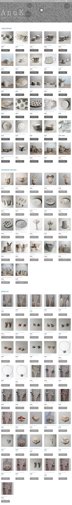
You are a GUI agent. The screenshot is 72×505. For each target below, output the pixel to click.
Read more (65, 259)
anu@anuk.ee (37, 1)
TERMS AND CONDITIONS (7, 1)
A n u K (12, 12)
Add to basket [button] (5, 50)
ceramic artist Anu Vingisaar (12, 17)
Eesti (51, 1)
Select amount (63, 139)
